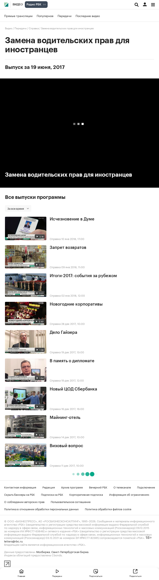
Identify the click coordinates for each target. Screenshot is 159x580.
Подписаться (95, 576)
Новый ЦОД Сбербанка (73, 389)
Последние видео (88, 15)
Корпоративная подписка (86, 494)
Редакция (48, 487)
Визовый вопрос (66, 446)
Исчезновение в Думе (72, 219)
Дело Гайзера (63, 332)
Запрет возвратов (68, 248)
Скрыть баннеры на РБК (19, 494)
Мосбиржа (43, 551)
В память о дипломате (72, 361)
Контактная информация (20, 487)
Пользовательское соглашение (70, 501)
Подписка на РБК (52, 494)
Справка (34, 28)
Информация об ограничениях (129, 494)
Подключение (146, 487)
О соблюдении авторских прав (24, 501)
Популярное (45, 15)
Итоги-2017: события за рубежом (83, 276)
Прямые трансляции (18, 15)
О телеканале (122, 487)
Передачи (64, 15)
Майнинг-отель (65, 418)
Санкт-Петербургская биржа (69, 551)
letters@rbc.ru (13, 541)
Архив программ (72, 487)
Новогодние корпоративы (76, 304)
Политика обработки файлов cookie (108, 509)
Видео (18, 4)
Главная (21, 576)
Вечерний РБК (98, 487)
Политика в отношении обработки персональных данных (41, 509)
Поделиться (135, 576)
